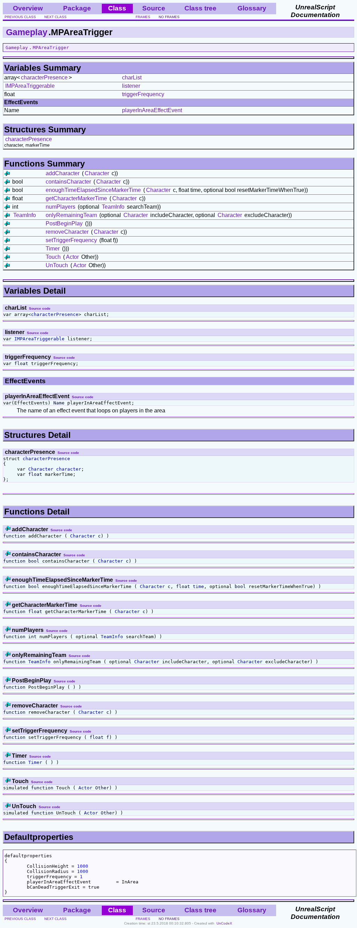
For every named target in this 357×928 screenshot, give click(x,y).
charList (132, 77)
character (68, 469)
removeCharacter (67, 232)
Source (153, 8)
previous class (20, 17)
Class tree (200, 8)
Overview (28, 8)
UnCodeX (224, 923)
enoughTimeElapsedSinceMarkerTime (93, 190)
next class (55, 17)
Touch (53, 257)
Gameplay (26, 32)
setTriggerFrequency (71, 240)
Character (97, 173)
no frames (169, 17)
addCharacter (62, 173)
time (198, 586)
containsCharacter (68, 182)
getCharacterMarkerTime (76, 198)
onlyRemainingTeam (71, 215)
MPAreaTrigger (51, 47)
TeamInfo (113, 207)
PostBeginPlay (64, 223)
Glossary (251, 8)
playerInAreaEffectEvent (152, 110)
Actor (72, 257)
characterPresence (44, 77)
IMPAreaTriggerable (30, 86)
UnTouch (57, 265)
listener (131, 86)
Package (77, 8)
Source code (40, 308)
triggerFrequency (143, 94)
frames (143, 17)
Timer (53, 249)
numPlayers (60, 207)
